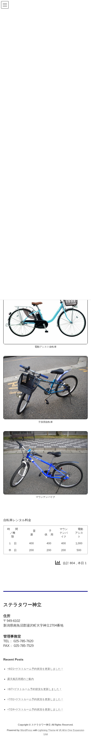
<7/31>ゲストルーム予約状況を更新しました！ (35, 699)
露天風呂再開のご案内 (20, 679)
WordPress (26, 730)
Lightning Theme (47, 730)
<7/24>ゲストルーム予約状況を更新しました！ (35, 709)
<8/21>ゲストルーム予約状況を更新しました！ (35, 668)
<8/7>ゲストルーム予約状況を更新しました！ (34, 689)
